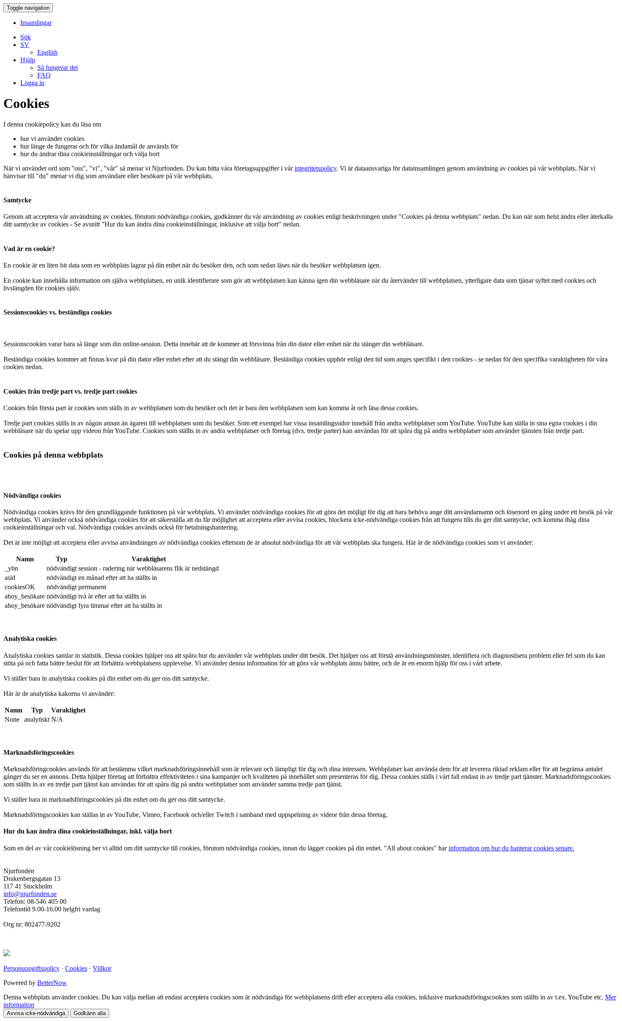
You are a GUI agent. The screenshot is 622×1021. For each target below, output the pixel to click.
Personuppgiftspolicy (31, 968)
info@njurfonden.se (30, 893)
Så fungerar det (57, 67)
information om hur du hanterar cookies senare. (511, 848)
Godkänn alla (90, 1013)
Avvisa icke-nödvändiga (36, 1013)
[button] (24, 44)
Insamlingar (36, 22)
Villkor (102, 968)
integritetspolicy (315, 168)
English (47, 52)
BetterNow (52, 982)
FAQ (44, 75)
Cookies (76, 968)
